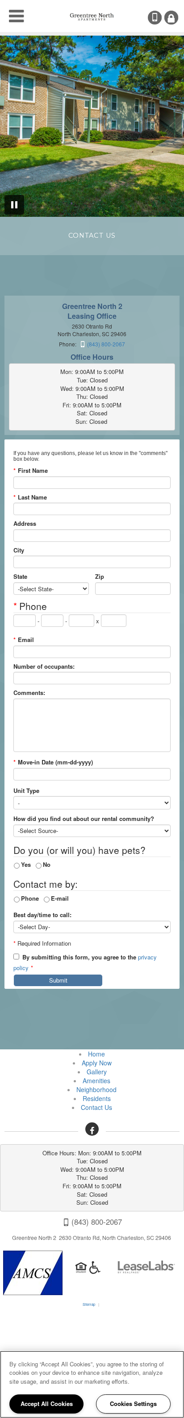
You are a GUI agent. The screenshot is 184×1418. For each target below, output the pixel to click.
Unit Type (26, 791)
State (20, 577)
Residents (97, 1098)
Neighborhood (96, 1089)
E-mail (60, 898)
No (46, 864)
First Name (30, 471)
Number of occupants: (44, 666)
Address (24, 524)
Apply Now (97, 1062)
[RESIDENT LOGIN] (171, 17)
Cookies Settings (133, 1403)
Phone (30, 898)
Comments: (29, 693)
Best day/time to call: (42, 915)
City (18, 550)
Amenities (96, 1080)
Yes (26, 864)
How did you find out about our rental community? (83, 819)
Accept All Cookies (47, 1403)
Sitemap (89, 1304)
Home (96, 1053)
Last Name (30, 497)
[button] (92, 1129)
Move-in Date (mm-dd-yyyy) (53, 762)
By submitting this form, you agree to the (79, 957)
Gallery (97, 1071)
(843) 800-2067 (161, 17)
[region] (92, 1384)
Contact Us (96, 1107)
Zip (99, 577)
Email (23, 640)
